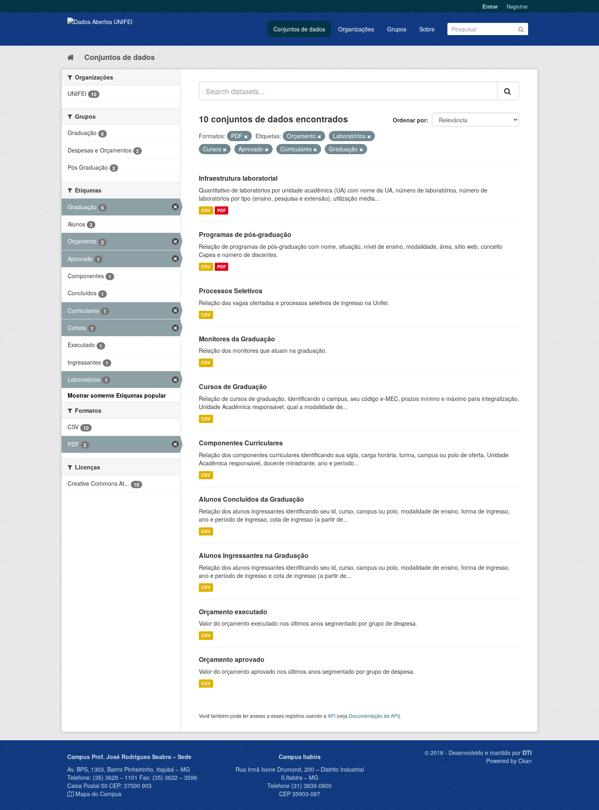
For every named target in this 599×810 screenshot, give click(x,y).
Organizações (356, 29)
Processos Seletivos (230, 290)
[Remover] (246, 136)
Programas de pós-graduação (245, 234)
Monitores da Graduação (237, 338)
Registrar (517, 6)
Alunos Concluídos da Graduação (251, 499)
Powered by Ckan (509, 761)
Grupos (396, 29)
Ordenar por (409, 120)
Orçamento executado (233, 611)
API (331, 715)
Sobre (427, 29)
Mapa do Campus (98, 794)
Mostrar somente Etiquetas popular (117, 395)
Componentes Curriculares (241, 442)
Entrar (490, 6)
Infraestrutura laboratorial (238, 178)
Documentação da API (374, 715)
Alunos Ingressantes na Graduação (253, 555)
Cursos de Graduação (233, 386)
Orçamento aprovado (231, 659)
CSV (205, 210)
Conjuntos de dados (299, 29)
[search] (508, 91)
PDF (221, 210)
